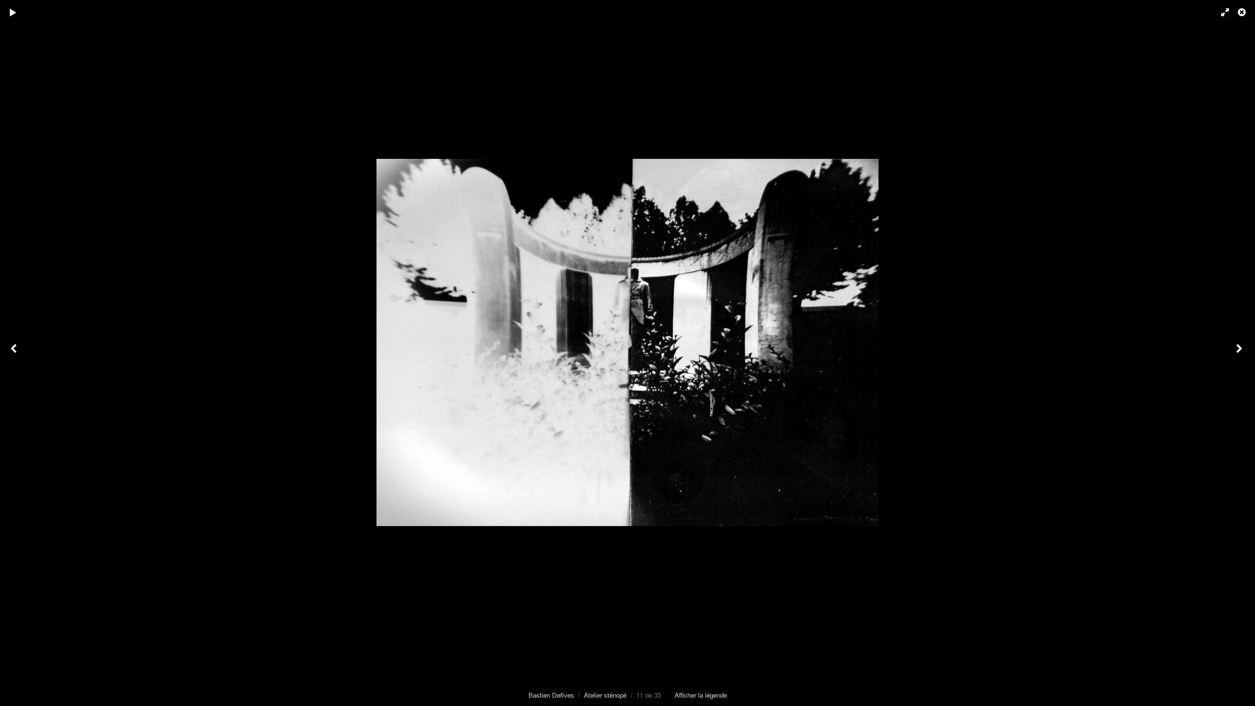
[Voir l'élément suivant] (1240, 353)
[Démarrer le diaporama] (13, 12)
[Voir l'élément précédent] (14, 353)
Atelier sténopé (605, 695)
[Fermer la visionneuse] (1242, 12)
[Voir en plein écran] (1220, 12)
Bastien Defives (551, 695)
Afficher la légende (701, 695)
